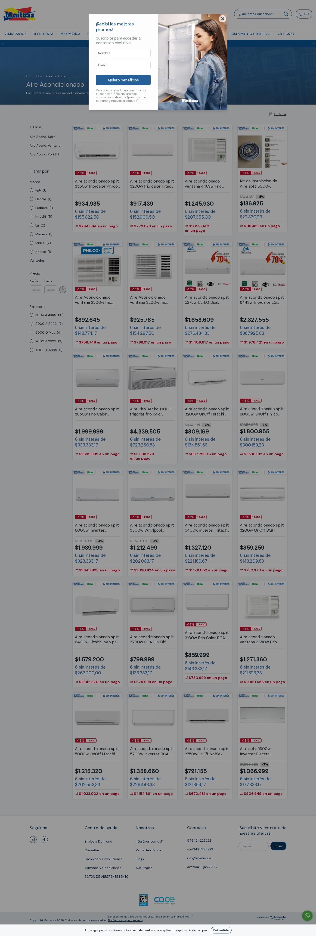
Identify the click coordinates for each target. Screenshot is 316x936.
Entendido (221, 930)
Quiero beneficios (123, 80)
